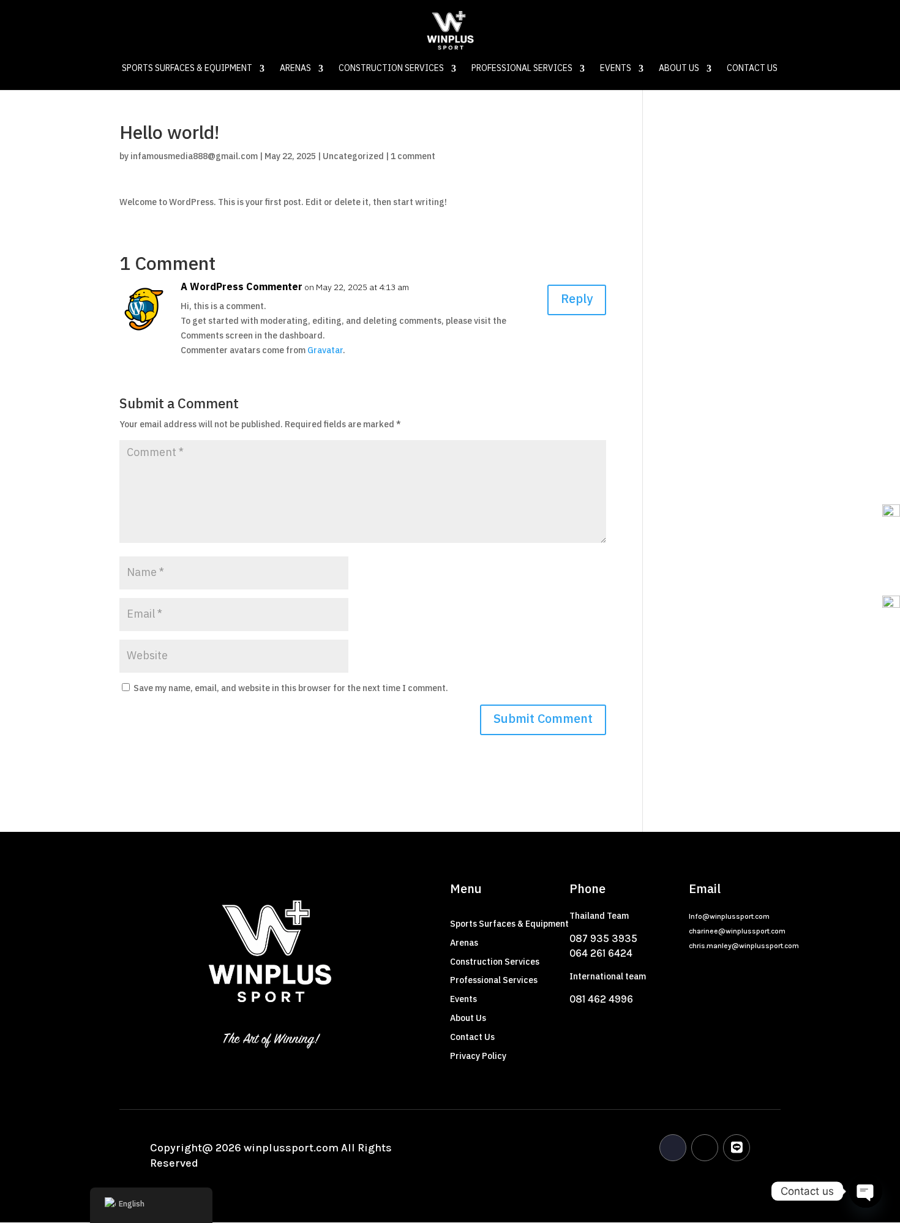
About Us (679, 69)
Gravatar (325, 350)
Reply (577, 300)
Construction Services (391, 69)
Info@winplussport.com (729, 916)
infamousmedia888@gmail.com (194, 156)
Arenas (295, 69)
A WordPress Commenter (241, 287)
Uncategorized (353, 156)
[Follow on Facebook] (672, 1147)
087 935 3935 (603, 938)
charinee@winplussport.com (737, 931)
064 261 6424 (600, 953)
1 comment (413, 156)
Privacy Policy (478, 1056)
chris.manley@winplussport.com (744, 945)
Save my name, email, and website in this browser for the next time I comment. (290, 688)
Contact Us (752, 69)
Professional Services (521, 69)
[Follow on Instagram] (704, 1147)
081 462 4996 (601, 999)
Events (615, 69)
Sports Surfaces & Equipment (187, 69)
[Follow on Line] (736, 1147)
